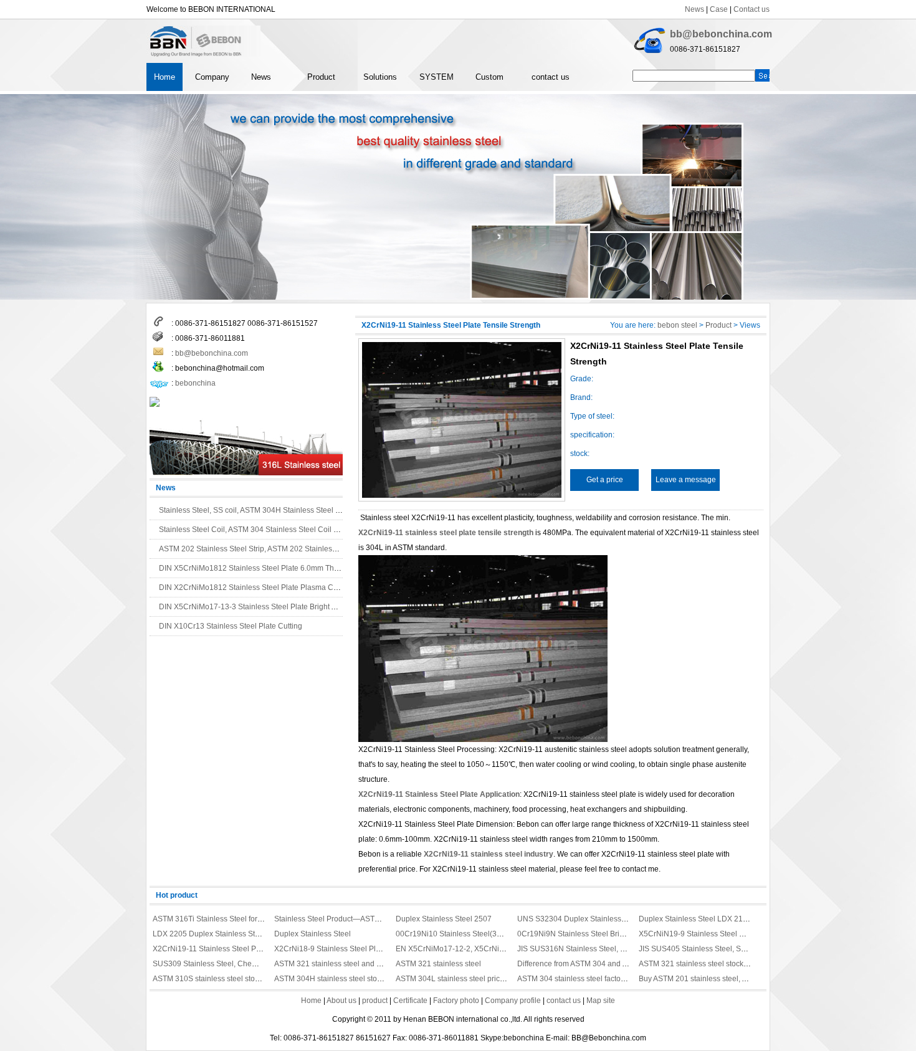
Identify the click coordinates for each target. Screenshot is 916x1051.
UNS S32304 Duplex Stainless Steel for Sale (593, 919)
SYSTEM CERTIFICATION (445, 81)
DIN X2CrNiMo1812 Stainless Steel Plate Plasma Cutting (255, 587)
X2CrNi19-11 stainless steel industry (488, 854)
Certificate (410, 1000)
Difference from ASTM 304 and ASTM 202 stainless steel (612, 963)
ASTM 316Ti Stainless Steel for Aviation (219, 919)
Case (719, 9)
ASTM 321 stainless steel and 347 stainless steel (356, 963)
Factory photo (456, 1000)
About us (341, 1000)
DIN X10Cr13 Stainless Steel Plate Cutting (230, 626)
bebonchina (195, 383)
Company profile (513, 1000)
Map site (600, 1000)
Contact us (751, 9)
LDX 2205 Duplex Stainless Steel (209, 934)
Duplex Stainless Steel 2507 (444, 919)
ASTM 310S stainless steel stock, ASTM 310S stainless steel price (264, 978)
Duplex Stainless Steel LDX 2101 (695, 919)
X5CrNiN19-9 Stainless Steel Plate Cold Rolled (719, 934)
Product (321, 77)
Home (164, 77)
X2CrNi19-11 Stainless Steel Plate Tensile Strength (239, 948)
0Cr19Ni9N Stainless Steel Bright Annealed (590, 934)
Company (212, 77)
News (694, 9)
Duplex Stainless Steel (312, 934)
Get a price (604, 479)
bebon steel (677, 325)
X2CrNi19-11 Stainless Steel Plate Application (439, 794)
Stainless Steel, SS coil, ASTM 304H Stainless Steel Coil (254, 510)
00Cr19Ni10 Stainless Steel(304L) (454, 934)
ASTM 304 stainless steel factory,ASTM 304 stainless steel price (624, 978)
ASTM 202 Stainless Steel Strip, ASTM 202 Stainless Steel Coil (265, 549)
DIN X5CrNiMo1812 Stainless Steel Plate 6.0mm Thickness (259, 568)
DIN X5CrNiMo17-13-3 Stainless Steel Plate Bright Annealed (261, 606)
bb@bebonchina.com (721, 34)
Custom (489, 77)
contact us (551, 77)
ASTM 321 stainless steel (438, 963)
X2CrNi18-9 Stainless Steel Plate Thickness (348, 948)
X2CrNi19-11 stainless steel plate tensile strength (445, 532)
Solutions (380, 77)
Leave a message (686, 479)
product (375, 1000)
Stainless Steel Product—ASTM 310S (337, 919)
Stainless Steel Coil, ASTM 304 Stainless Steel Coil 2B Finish (262, 529)
